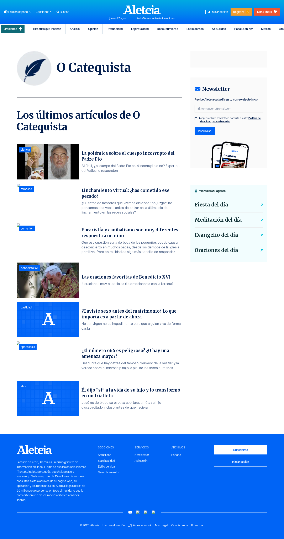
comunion (27, 228)
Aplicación (141, 461)
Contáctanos (179, 525)
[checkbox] (196, 118)
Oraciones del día (216, 250)
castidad (26, 307)
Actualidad (219, 29)
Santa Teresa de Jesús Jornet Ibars (155, 18)
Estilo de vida (195, 29)
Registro (238, 12)
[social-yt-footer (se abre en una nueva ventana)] (130, 512)
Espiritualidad (140, 29)
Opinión (93, 29)
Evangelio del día (216, 235)
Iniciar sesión (219, 12)
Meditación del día (218, 220)
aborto (25, 386)
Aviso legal (161, 525)
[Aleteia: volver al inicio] (142, 9)
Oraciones (10, 29)
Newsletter (142, 455)
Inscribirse (204, 131)
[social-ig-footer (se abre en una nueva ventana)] (154, 512)
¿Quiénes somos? (139, 525)
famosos (26, 189)
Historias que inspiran (47, 29)
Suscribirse (240, 450)
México (266, 29)
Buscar (64, 12)
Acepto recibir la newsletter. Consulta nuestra (230, 120)
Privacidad (197, 525)
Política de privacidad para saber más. (230, 119)
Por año (176, 455)
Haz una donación (113, 525)
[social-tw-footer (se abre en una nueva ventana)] (146, 512)
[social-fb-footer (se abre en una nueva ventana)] (138, 512)
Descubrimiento (167, 29)
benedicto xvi (29, 268)
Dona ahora (264, 12)
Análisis (75, 29)
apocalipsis (28, 347)
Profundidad (115, 29)
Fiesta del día (211, 204)
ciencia (25, 149)
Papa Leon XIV (243, 29)
